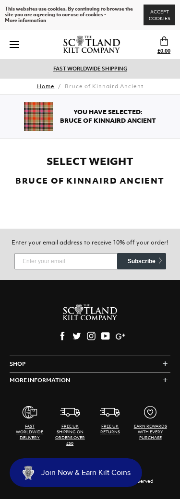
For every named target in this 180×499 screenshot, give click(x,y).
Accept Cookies (159, 15)
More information (25, 20)
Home (46, 86)
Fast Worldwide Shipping (90, 68)
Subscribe (142, 261)
